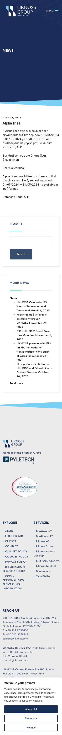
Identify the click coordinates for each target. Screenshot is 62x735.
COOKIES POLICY (16, 556)
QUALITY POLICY (16, 551)
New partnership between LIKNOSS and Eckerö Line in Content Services (34, 368)
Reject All (31, 727)
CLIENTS (10, 541)
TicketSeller (43, 576)
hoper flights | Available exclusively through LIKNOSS (32, 318)
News (13, 298)
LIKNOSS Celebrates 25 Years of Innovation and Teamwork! (32, 306)
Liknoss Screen (45, 546)
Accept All (31, 709)
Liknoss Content (46, 565)
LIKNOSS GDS (14, 536)
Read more (16, 383)
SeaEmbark (43, 571)
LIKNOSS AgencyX (47, 560)
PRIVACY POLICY (16, 561)
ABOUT (9, 530)
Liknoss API (43, 541)
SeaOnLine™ (44, 530)
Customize (31, 718)
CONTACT (11, 546)
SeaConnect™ (44, 536)
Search (16, 224)
